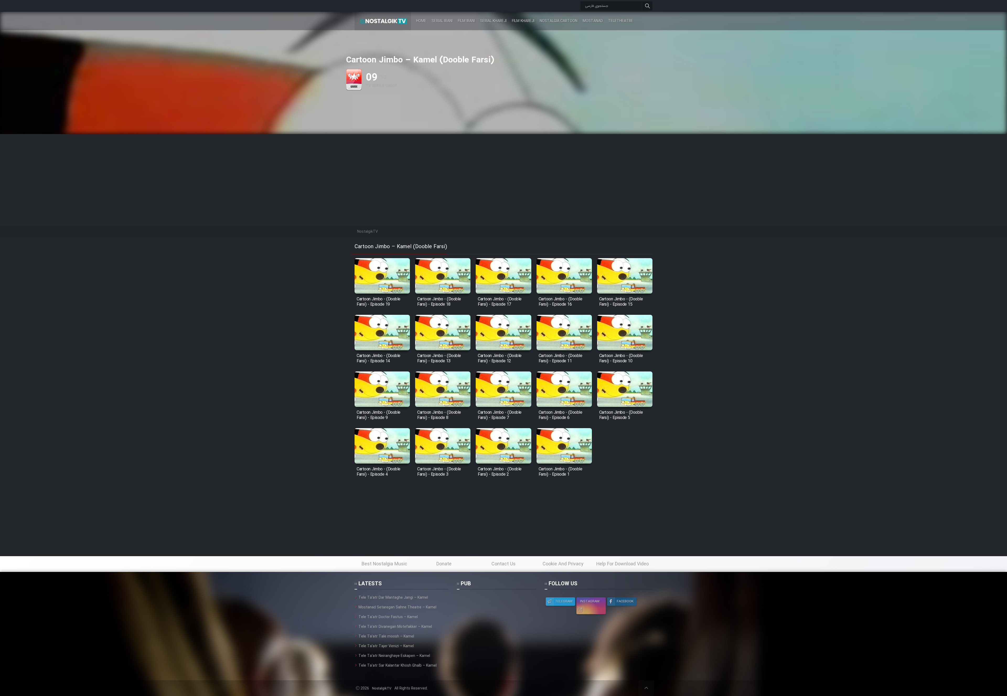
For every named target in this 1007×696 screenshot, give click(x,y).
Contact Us (503, 564)
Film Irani (466, 21)
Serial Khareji (493, 21)
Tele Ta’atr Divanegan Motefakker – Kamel (395, 627)
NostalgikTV (381, 688)
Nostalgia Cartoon (558, 21)
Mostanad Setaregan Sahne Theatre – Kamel (397, 607)
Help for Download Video (622, 564)
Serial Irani (442, 21)
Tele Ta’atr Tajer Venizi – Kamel (386, 646)
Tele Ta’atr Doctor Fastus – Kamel (388, 617)
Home (421, 21)
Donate (444, 564)
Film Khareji (523, 21)
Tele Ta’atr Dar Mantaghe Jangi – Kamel (393, 598)
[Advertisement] (503, 171)
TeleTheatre (620, 21)
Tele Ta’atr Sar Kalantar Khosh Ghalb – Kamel (397, 665)
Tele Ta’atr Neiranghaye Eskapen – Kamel (394, 656)
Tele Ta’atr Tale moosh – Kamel (386, 636)
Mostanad (593, 21)
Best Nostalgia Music (384, 564)
